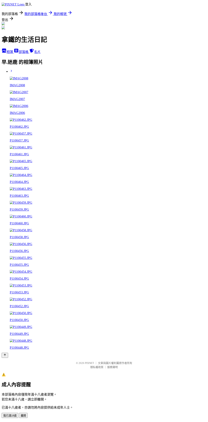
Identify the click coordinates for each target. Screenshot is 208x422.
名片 (37, 52)
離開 (23, 415)
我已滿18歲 (10, 415)
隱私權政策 (96, 367)
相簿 (10, 52)
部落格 (24, 52)
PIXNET (89, 363)
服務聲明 (112, 367)
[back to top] (5, 355)
